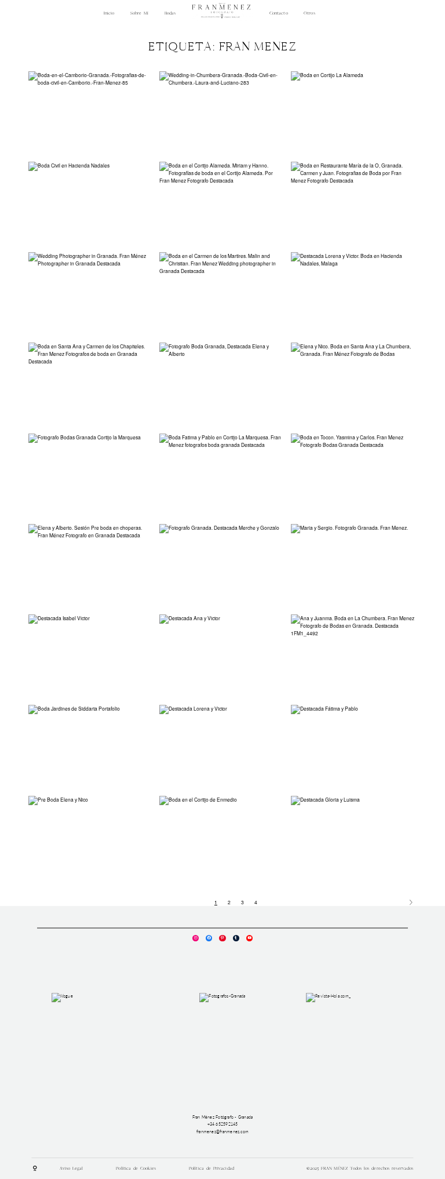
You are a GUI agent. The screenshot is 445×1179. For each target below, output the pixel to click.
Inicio (109, 13)
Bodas (170, 13)
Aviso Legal (71, 1168)
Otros (309, 13)
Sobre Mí (139, 13)
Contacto (278, 13)
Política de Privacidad (211, 1168)
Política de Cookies (136, 1168)
